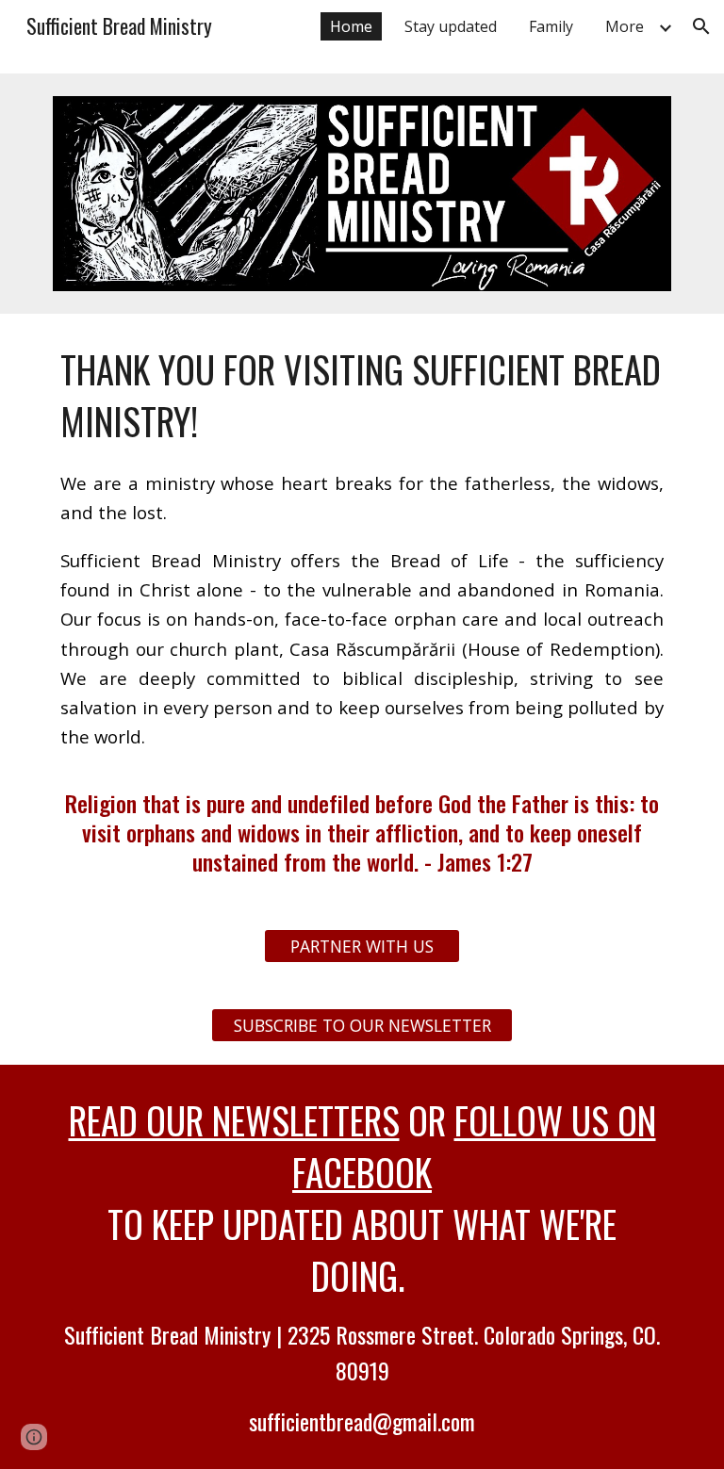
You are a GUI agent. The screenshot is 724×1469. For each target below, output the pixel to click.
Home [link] (351, 26)
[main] (361, 610)
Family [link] (551, 26)
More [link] (624, 26)
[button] (701, 26)
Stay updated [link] (450, 26)
